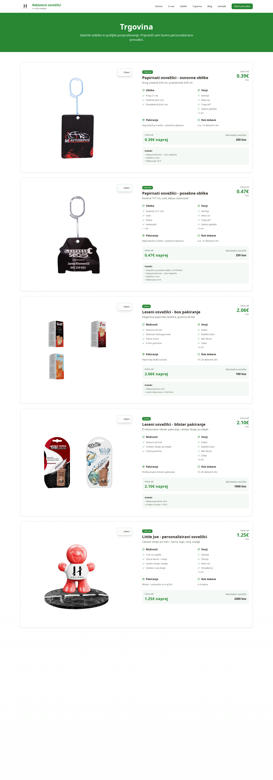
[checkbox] (120, 72)
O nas (171, 6)
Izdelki (183, 6)
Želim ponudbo (242, 6)
